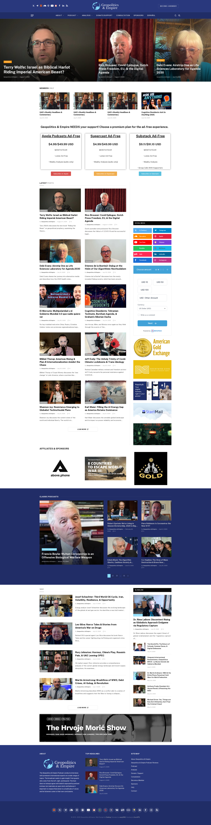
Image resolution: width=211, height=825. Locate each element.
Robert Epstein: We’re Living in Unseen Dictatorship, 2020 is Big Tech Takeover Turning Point (121, 524)
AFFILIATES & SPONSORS (54, 448)
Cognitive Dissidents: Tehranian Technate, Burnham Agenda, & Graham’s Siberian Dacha (101, 314)
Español (43, 306)
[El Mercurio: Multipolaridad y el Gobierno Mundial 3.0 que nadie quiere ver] (60, 296)
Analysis (134, 770)
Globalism (139, 590)
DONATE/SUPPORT (104, 15)
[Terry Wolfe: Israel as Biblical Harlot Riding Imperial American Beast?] (47, 50)
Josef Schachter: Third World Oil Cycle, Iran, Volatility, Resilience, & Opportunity (99, 598)
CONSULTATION (123, 15)
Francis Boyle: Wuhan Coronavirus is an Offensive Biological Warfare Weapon (68, 555)
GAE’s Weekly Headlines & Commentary (51, 113)
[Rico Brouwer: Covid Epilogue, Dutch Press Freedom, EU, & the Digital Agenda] (124, 50)
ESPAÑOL (151, 15)
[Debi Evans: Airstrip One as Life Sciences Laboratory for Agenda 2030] (182, 50)
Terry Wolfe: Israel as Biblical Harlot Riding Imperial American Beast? (37, 69)
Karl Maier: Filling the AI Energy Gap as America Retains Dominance (104, 408)
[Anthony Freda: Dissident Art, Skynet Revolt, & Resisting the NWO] (139, 689)
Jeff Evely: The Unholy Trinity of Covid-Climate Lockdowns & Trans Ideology (105, 360)
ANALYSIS (86, 15)
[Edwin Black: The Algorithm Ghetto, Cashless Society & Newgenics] (122, 547)
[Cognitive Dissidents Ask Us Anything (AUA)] (156, 100)
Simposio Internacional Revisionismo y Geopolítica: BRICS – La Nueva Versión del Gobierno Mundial (158, 661)
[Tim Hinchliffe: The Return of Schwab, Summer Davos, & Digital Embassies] (139, 647)
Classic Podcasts (49, 549)
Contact (134, 791)
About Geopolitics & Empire (140, 759)
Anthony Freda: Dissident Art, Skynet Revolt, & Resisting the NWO (158, 688)
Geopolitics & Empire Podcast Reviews (144, 763)
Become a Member (137, 780)
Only (47, 88)
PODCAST (72, 15)
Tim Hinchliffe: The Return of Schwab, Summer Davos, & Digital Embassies (158, 646)
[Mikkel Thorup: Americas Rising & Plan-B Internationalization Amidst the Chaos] (60, 344)
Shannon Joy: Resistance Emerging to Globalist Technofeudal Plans (59, 408)
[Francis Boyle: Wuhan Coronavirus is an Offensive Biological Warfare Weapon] (72, 532)
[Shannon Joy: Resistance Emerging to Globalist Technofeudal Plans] (60, 392)
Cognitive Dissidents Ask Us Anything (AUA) (153, 113)
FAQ (132, 787)
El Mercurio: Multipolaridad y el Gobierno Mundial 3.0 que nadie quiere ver (60, 314)
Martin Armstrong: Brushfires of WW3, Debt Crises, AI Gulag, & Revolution (99, 682)
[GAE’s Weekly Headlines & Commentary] (55, 100)
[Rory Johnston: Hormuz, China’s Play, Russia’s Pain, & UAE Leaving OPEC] (56, 661)
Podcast (8, 62)
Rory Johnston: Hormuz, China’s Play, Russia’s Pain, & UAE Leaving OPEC (100, 654)
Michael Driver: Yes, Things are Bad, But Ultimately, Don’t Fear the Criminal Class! (159, 702)
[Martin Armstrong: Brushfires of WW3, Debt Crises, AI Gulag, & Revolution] (56, 689)
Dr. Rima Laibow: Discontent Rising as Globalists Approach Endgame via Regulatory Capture (151, 622)
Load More (81, 429)
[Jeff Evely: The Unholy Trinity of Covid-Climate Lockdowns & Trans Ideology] (105, 344)
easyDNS (123, 817)
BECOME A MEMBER (168, 6)
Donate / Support (137, 773)
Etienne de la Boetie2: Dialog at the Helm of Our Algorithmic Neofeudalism (105, 267)
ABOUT (59, 15)
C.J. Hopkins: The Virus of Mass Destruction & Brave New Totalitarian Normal (154, 561)
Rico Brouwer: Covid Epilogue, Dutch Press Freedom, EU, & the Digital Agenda (123, 68)
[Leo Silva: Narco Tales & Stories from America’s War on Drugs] (56, 633)
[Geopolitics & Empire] (105, 6)
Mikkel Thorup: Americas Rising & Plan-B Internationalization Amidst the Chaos (60, 362)
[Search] (179, 15)
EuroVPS (137, 817)
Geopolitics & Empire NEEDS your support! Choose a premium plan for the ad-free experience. (104, 127)
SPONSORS (139, 15)
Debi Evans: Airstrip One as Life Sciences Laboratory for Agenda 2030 (178, 68)
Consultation (135, 777)
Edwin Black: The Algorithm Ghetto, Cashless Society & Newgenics (119, 561)
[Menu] (32, 15)
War (42, 589)
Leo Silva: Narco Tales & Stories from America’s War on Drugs (95, 626)
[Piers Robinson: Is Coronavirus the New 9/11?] (156, 510)
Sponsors (134, 784)
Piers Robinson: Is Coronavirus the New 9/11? (156, 524)
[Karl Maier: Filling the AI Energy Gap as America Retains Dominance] (105, 392)
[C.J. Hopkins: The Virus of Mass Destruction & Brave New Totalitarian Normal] (156, 547)
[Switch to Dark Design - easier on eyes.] (175, 15)
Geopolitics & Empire (10, 77)
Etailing (108, 817)
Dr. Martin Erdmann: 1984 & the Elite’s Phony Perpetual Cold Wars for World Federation (159, 675)
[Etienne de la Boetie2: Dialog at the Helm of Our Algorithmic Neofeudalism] (105, 251)
